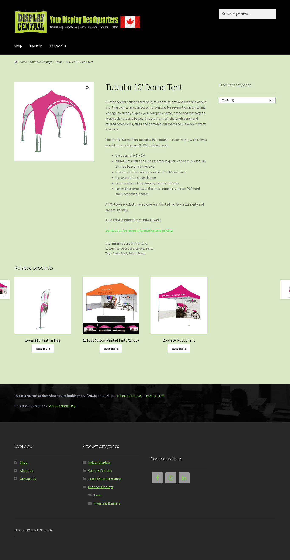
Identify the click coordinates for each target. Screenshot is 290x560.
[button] (87, 88)
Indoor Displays (99, 462)
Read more (43, 348)
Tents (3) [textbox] (246, 100)
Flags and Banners (107, 503)
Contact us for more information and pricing (139, 230)
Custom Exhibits (100, 470)
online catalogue (128, 395)
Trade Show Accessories (105, 478)
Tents (58, 62)
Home (23, 62)
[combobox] (247, 100)
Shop (18, 46)
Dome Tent (120, 253)
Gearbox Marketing (62, 406)
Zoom (141, 253)
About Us (35, 46)
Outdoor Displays (41, 62)
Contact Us (58, 46)
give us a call (155, 395)
